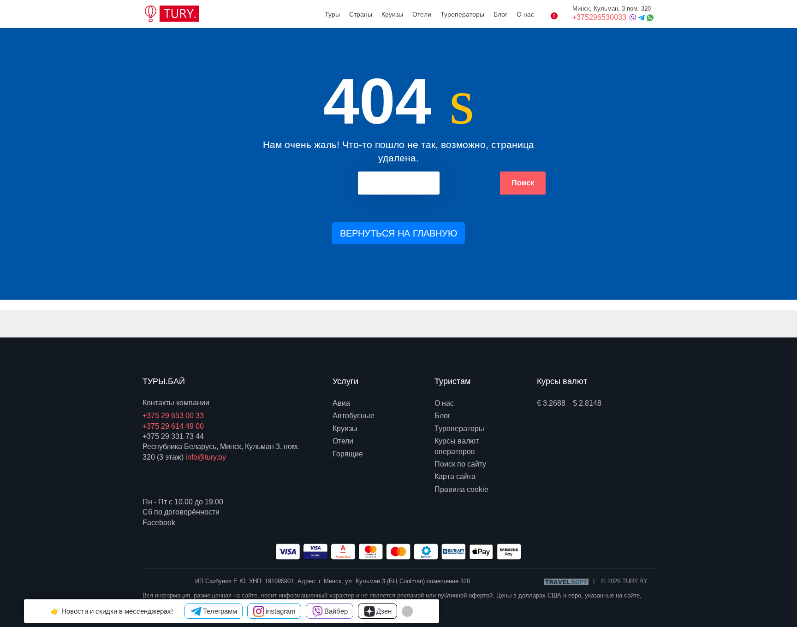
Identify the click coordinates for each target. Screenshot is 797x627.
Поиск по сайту (460, 464)
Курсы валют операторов (456, 446)
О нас (525, 14)
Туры (332, 14)
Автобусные (354, 416)
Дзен (384, 611)
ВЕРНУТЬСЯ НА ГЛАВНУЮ (398, 233)
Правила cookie (461, 489)
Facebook (159, 522)
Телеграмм (220, 611)
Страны (360, 14)
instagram (281, 611)
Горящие (348, 454)
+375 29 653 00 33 (173, 416)
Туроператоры (462, 14)
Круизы (392, 14)
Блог (500, 14)
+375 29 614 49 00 (173, 426)
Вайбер (336, 611)
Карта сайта (455, 476)
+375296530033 (600, 17)
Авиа (341, 403)
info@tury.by (205, 457)
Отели (421, 14)
